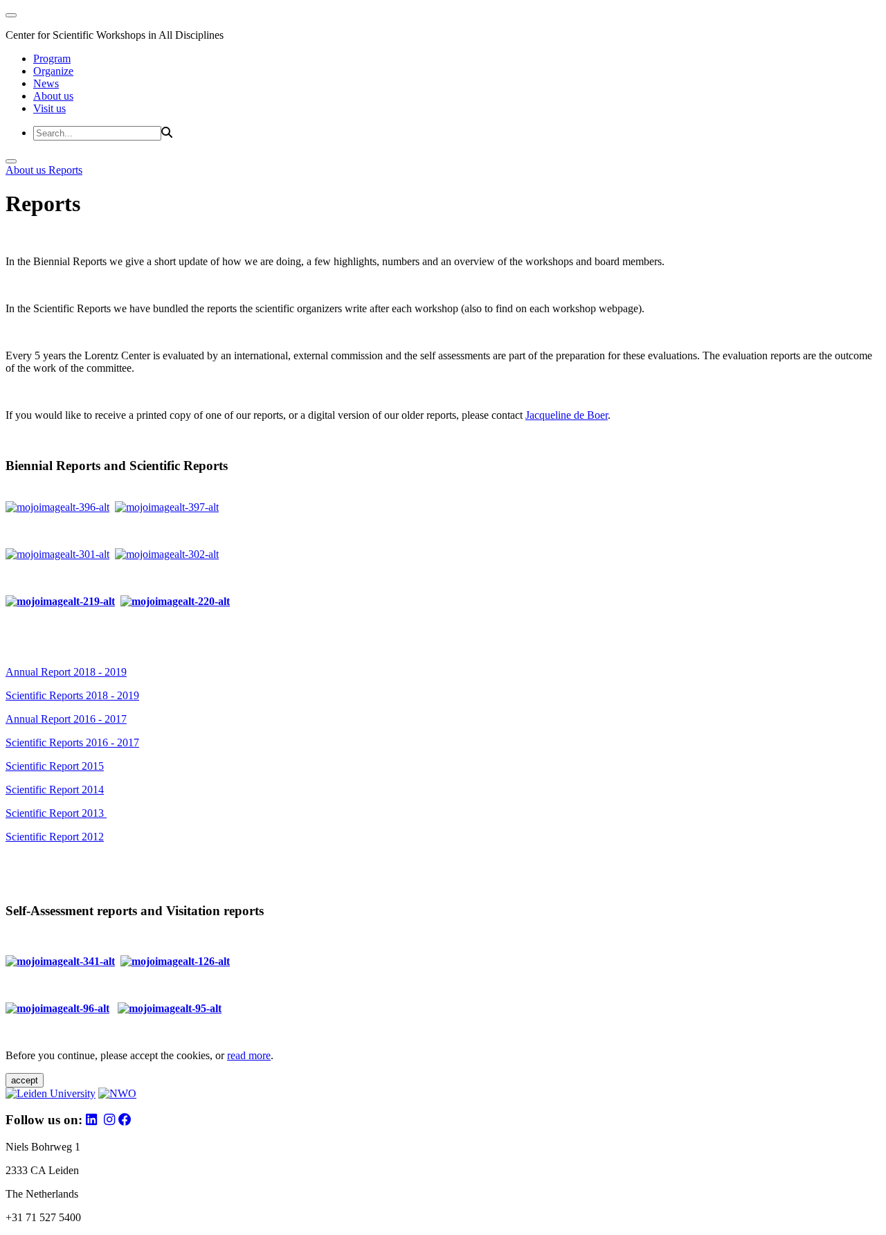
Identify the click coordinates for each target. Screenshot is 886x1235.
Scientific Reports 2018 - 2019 (72, 695)
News (46, 83)
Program (52, 58)
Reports (65, 170)
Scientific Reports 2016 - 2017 (72, 742)
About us (53, 96)
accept (24, 1080)
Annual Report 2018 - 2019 (66, 672)
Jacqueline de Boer (566, 415)
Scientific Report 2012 (55, 836)
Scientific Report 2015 (55, 766)
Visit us (49, 108)
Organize (53, 71)
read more (249, 1055)
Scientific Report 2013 (56, 813)
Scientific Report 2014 (55, 789)
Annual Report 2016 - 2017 (66, 719)
